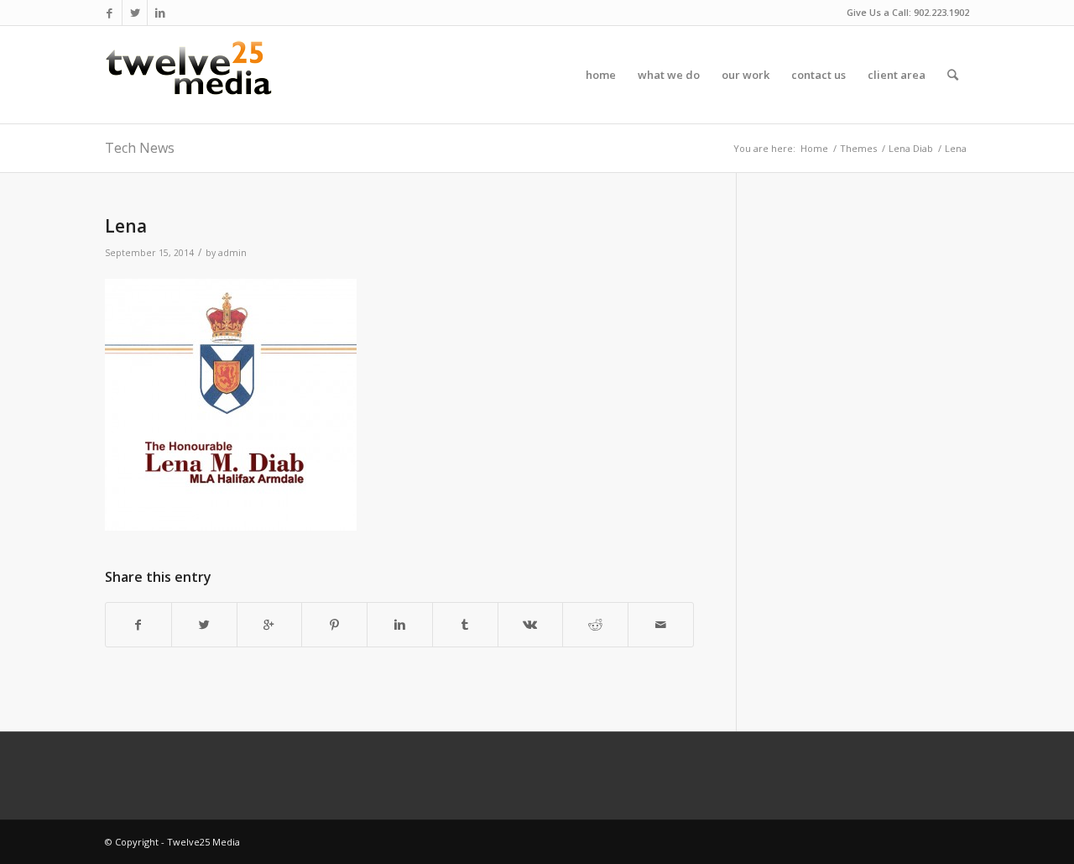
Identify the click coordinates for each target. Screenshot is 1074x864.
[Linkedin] (160, 12)
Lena (126, 226)
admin (232, 253)
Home (814, 148)
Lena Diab (911, 148)
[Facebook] (109, 12)
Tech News (140, 148)
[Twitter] (135, 12)
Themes (858, 148)
